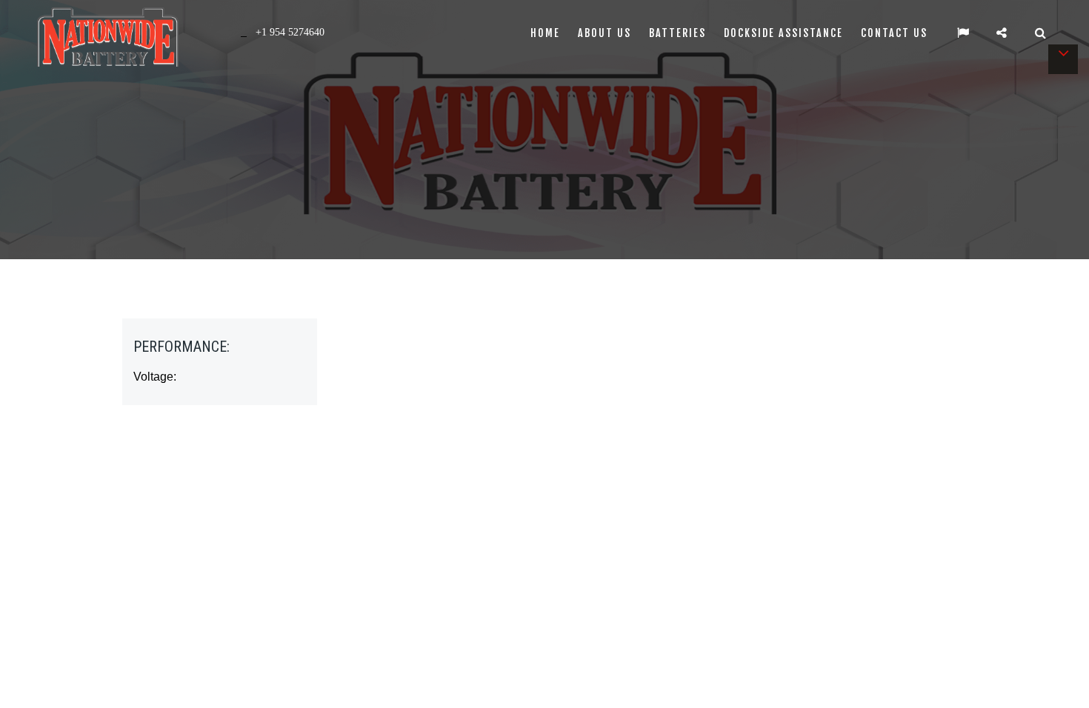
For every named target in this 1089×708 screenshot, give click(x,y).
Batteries (677, 33)
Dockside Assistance (783, 33)
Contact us (894, 33)
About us (604, 33)
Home (545, 33)
